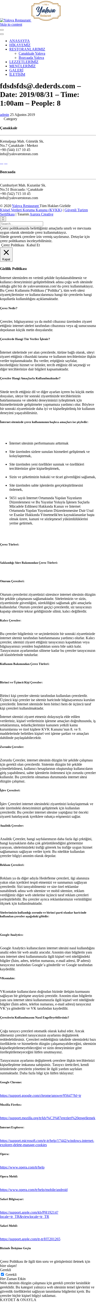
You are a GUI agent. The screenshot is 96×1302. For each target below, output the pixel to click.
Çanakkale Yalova (32, 53)
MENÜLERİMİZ (22, 66)
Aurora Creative (41, 214)
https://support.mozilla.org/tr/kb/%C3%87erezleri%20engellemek (47, 1118)
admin (4, 115)
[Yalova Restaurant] (30, 20)
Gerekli (11, 1275)
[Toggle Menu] (2, 30)
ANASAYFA (19, 41)
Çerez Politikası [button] (12, 245)
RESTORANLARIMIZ (27, 49)
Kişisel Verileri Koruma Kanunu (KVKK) (31, 210)
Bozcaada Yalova (31, 58)
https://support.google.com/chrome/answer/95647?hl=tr (40, 1096)
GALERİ (16, 70)
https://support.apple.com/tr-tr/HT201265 (30, 1239)
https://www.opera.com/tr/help (22, 1167)
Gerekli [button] (5, 1270)
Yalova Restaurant (26, 206)
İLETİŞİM (17, 74)
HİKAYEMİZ (20, 45)
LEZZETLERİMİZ (23, 62)
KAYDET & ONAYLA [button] (18, 1300)
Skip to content (11, 24)
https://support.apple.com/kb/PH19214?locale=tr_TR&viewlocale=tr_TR (29, 1214)
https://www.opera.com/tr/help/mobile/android (34, 1190)
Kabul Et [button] (33, 245)
